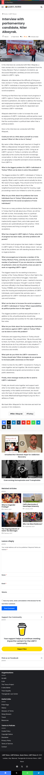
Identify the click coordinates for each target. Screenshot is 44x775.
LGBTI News (12, 14)
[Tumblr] (19, 422)
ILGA (3, 681)
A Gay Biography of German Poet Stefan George (20, 2)
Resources (5, 720)
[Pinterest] (23, 422)
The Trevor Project (8, 684)
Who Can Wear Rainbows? (32, 524)
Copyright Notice (7, 734)
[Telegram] (38, 422)
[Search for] (41, 7)
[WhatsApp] (33, 422)
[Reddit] (28, 422)
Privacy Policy (6, 740)
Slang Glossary (6, 714)
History (4, 708)
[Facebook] (4, 422)
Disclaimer (5, 737)
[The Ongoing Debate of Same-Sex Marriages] (11, 519)
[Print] (9, 427)
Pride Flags (5, 704)
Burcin (6, 36)
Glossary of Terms (8, 711)
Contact (4, 747)
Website (4, 592)
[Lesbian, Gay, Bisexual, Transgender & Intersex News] (13, 7)
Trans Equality (6, 691)
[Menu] (3, 7)
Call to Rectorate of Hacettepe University (31, 505)
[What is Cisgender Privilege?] (11, 498)
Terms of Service (7, 743)
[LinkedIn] (14, 422)
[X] (9, 422)
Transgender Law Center (10, 694)
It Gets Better (6, 687)
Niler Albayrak (17, 414)
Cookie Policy (6, 731)
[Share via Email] (4, 427)
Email (4, 583)
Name (4, 575)
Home (5, 14)
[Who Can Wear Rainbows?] (32, 517)
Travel (4, 717)
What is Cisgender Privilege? (8, 506)
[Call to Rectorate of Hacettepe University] (32, 497)
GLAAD (4, 678)
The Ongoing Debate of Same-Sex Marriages (10, 530)
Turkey (30, 414)
